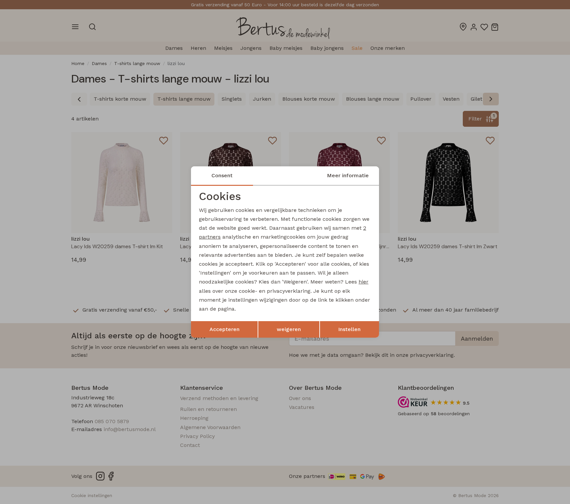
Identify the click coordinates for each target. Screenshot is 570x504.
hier (363, 282)
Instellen (349, 329)
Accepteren (224, 329)
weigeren (289, 329)
